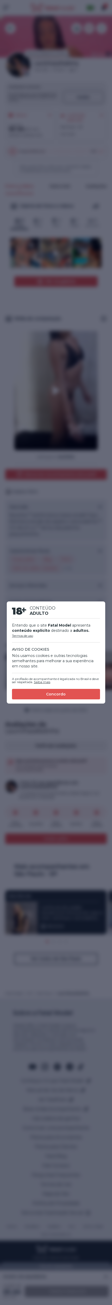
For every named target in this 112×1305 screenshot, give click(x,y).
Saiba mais (42, 682)
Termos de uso (22, 636)
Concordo (56, 694)
